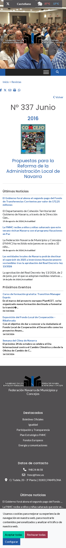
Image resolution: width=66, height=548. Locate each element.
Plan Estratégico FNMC (33, 434)
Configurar (11, 541)
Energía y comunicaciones (33, 445)
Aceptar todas (13, 534)
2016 (33, 118)
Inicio (6, 81)
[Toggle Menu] (46, 72)
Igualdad (33, 424)
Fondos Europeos (33, 440)
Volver (59, 97)
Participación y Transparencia (33, 429)
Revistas (16, 81)
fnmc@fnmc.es (35, 474)
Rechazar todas (36, 534)
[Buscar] (58, 71)
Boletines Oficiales (33, 419)
